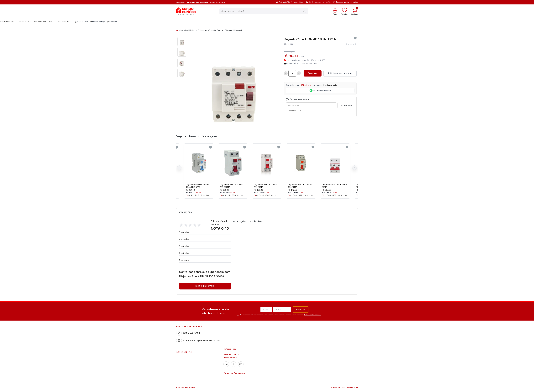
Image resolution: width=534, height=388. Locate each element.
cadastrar (300, 309)
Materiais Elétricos (188, 30)
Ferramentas (63, 22)
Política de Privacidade (312, 315)
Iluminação (24, 22)
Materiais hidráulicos (43, 22)
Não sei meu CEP (293, 110)
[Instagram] (226, 364)
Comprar (312, 73)
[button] (179, 167)
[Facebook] (233, 364)
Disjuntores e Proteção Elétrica (210, 30)
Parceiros (113, 22)
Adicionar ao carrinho (340, 73)
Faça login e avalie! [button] (205, 285)
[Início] (177, 30)
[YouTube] (240, 364)
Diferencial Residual (233, 30)
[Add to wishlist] (355, 38)
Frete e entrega (98, 22)
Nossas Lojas (82, 22)
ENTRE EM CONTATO (322, 90)
